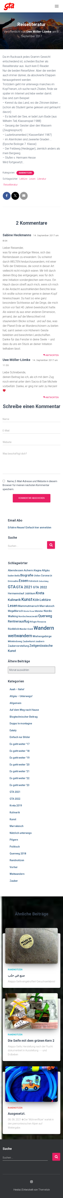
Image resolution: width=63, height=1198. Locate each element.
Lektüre (23, 178)
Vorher (14, 867)
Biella (17, 575)
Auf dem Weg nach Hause (24, 709)
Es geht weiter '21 (19, 771)
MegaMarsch (15, 611)
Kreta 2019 (16, 805)
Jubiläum (30, 593)
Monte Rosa (28, 611)
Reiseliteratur (11, 184)
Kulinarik (14, 600)
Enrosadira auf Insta (31, 1182)
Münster (39, 611)
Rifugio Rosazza (38, 622)
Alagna (37, 570)
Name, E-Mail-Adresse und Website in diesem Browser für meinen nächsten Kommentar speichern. (30, 485)
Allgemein (15, 703)
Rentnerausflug (18, 621)
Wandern (44, 628)
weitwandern (20, 635)
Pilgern (14, 839)
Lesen (32, 178)
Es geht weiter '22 (19, 778)
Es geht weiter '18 (19, 751)
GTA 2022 (40, 587)
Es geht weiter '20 (19, 764)
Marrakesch (47, 606)
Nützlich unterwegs (21, 833)
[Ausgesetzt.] (31, 1083)
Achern (28, 570)
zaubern (40, 641)
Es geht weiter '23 (19, 785)
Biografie (26, 575)
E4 (51, 575)
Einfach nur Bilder (20, 737)
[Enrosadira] (10, 6)
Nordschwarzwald (28, 616)
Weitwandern (17, 873)
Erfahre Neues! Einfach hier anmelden (29, 527)
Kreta (40, 593)
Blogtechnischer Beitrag (24, 716)
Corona (45, 575)
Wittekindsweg (15, 641)
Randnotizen (25, 173)
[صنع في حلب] (31, 945)
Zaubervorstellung (18, 645)
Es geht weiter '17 (19, 744)
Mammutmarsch (28, 606)
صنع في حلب (16, 975)
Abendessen (15, 570)
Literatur (41, 178)
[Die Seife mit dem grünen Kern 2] (31, 1010)
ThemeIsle (44, 1189)
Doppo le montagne (21, 723)
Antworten (52, 355)
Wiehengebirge (42, 636)
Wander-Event (26, 629)
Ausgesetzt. (16, 1113)
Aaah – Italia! (17, 689)
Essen (23, 581)
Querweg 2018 (18, 853)
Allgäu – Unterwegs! (21, 696)
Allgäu (46, 570)
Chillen (37, 575)
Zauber (14, 880)
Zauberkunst (29, 641)
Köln (36, 600)
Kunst (26, 599)
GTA (12, 586)
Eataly (13, 730)
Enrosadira (13, 581)
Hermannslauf (16, 593)
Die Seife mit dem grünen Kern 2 (31, 1040)
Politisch (15, 846)
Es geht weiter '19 (19, 757)
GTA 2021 (24, 587)
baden (11, 575)
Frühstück (33, 581)
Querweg (45, 616)
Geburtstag (43, 581)
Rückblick (13, 628)
